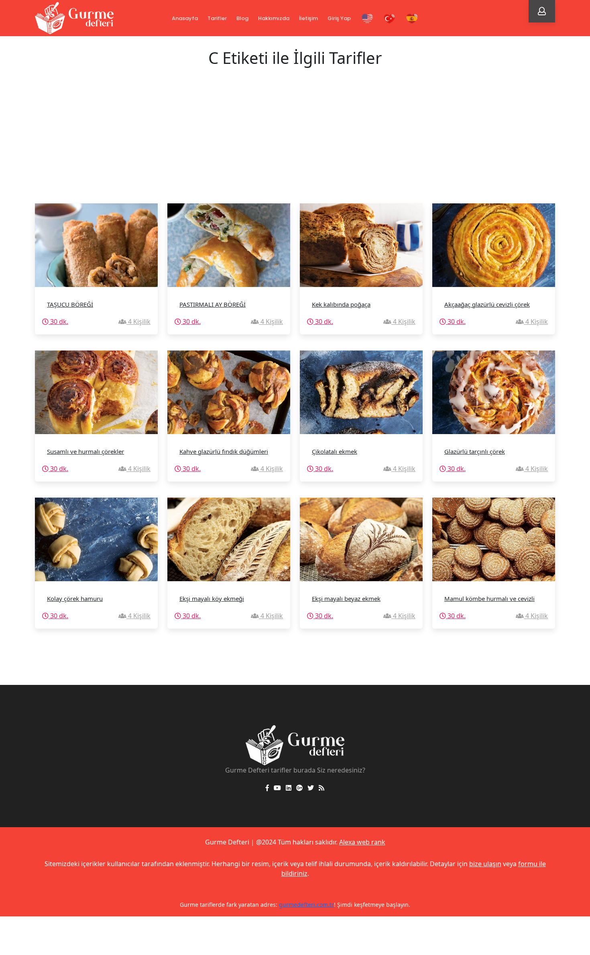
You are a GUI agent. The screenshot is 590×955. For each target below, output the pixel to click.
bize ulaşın (485, 863)
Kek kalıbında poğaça (341, 304)
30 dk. (58, 321)
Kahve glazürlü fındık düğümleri (223, 451)
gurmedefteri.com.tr (306, 904)
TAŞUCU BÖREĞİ (70, 304)
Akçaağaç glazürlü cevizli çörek (487, 304)
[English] (367, 19)
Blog (242, 18)
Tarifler (217, 18)
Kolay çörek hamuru (75, 598)
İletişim (308, 18)
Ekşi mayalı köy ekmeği (211, 598)
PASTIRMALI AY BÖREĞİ (212, 304)
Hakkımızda (273, 18)
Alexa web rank (362, 842)
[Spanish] (412, 19)
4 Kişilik (138, 321)
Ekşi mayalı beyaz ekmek (346, 598)
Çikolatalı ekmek (334, 451)
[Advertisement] (295, 143)
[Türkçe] (389, 19)
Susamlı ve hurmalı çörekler (85, 451)
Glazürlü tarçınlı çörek (474, 451)
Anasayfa (185, 18)
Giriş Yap (339, 18)
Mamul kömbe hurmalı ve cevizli (489, 598)
